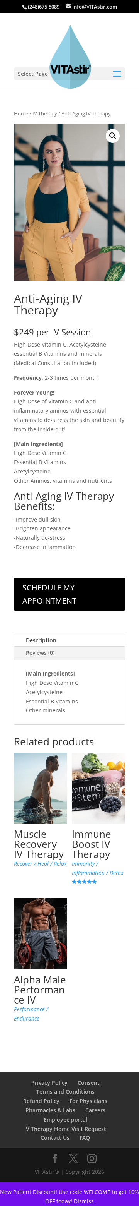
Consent (89, 1082)
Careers (95, 1110)
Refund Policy (41, 1101)
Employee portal (65, 1119)
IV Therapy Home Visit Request (65, 1128)
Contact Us (55, 1137)
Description (41, 640)
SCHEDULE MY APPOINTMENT (49, 594)
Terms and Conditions (65, 1091)
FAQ (85, 1137)
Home (21, 113)
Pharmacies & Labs (50, 1110)
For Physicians (88, 1101)
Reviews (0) (40, 652)
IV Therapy (44, 113)
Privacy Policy (49, 1082)
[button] (113, 136)
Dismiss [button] (84, 1201)
